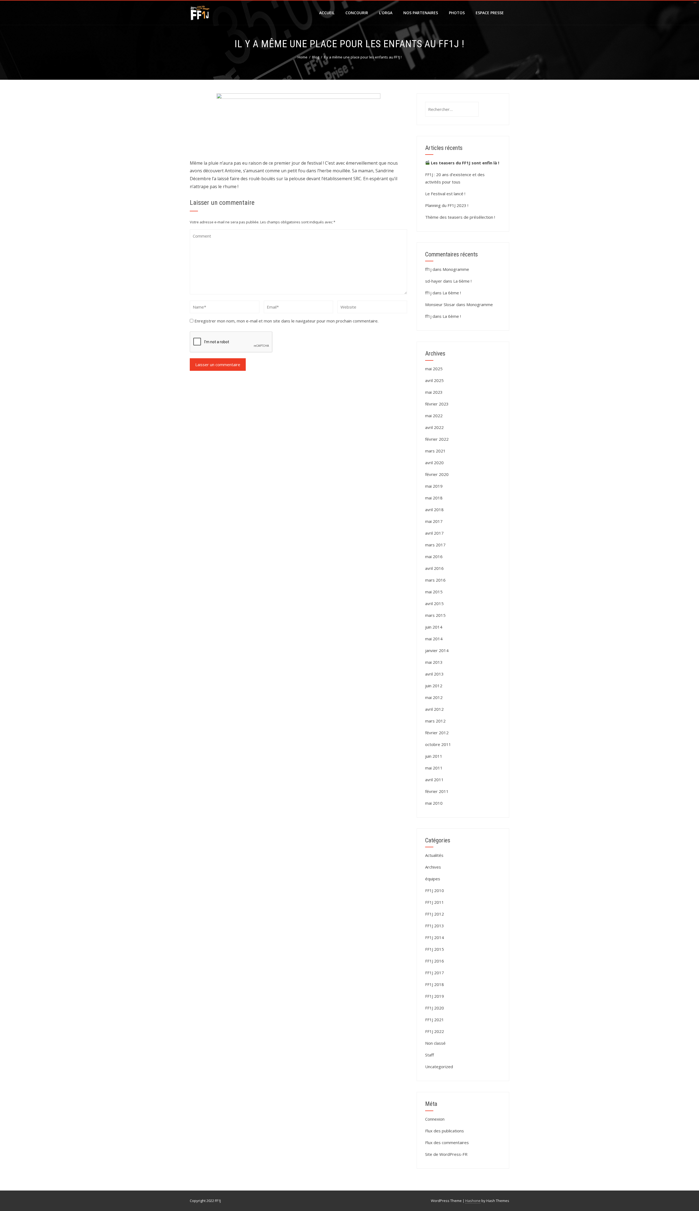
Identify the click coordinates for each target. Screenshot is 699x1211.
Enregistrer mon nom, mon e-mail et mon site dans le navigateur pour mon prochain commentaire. (286, 321)
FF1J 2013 (434, 925)
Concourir (356, 12)
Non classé (435, 1043)
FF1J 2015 (434, 949)
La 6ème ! (462, 281)
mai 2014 (434, 638)
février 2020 (437, 474)
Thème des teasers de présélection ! (460, 217)
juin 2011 (433, 756)
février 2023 (437, 404)
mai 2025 (434, 368)
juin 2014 (433, 627)
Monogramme (456, 269)
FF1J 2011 (434, 902)
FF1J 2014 (434, 937)
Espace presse (490, 12)
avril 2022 (434, 427)
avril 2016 (434, 568)
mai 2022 (434, 415)
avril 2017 (434, 533)
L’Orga (385, 12)
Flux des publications (444, 1130)
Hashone (473, 1200)
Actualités (434, 855)
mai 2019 (434, 486)
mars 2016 (435, 580)
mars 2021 (435, 451)
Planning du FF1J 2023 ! (446, 205)
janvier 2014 (437, 650)
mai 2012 (434, 697)
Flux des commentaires (447, 1142)
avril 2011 (434, 779)
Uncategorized (439, 1066)
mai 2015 (434, 591)
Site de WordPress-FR (446, 1154)
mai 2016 (434, 556)
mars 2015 (435, 615)
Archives (433, 867)
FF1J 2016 (434, 961)
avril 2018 (434, 509)
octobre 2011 (438, 744)
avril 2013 (434, 674)
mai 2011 (434, 768)
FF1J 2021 (434, 1019)
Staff (429, 1055)
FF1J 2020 (434, 1008)
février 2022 (437, 439)
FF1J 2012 (434, 914)
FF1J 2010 (434, 890)
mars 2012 (435, 721)
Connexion (435, 1119)
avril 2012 (434, 709)
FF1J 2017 (434, 972)
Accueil (326, 12)
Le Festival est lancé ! (445, 193)
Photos (457, 12)
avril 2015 (434, 603)
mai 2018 (434, 498)
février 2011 (437, 791)
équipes (432, 878)
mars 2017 (435, 544)
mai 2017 (434, 521)
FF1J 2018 (434, 984)
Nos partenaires (420, 12)
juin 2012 (433, 685)
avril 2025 (434, 380)
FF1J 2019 (434, 996)
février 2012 (437, 732)
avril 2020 (434, 462)
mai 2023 (434, 392)
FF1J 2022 (434, 1031)
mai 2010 (434, 803)
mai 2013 (434, 662)
